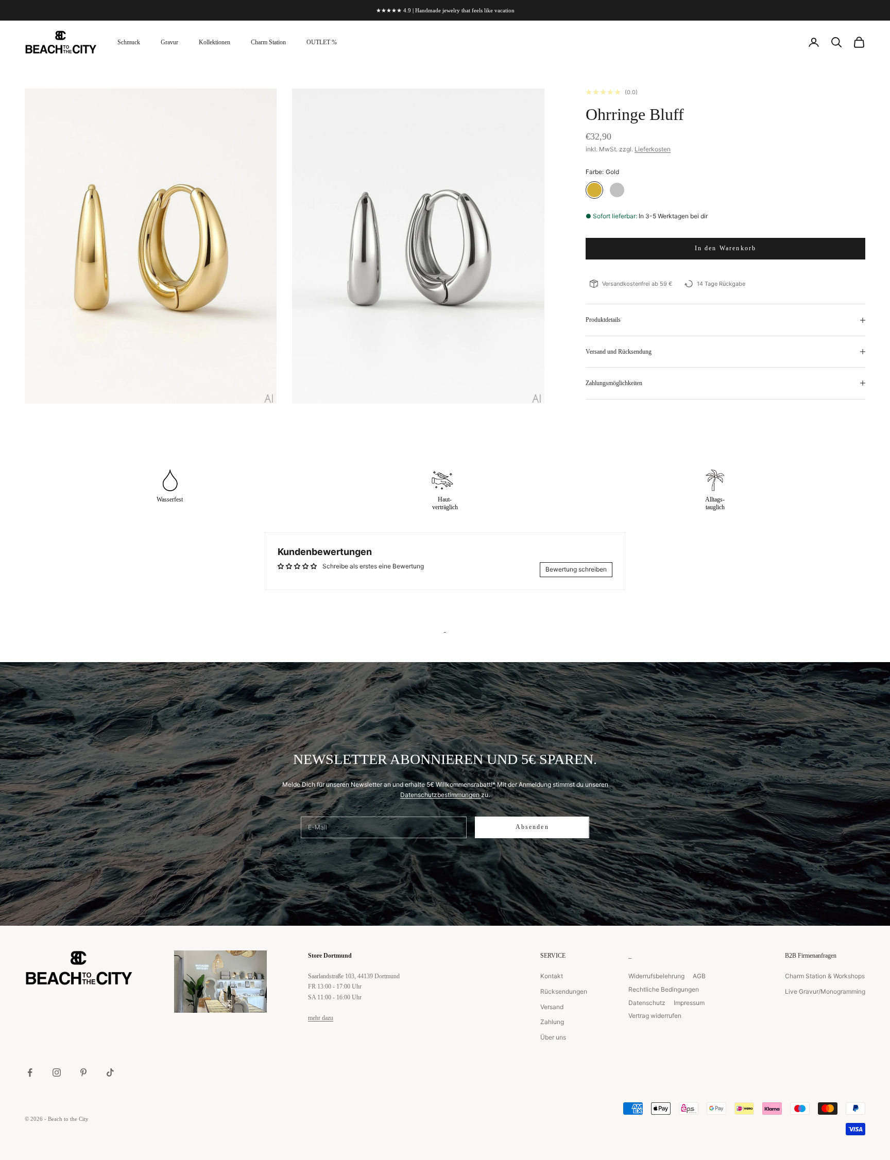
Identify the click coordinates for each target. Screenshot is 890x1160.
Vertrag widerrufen (654, 1015)
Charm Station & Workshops (825, 976)
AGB (699, 976)
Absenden (532, 826)
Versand (551, 1007)
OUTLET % (321, 42)
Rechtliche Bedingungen (663, 989)
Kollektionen (214, 42)
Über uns (553, 1037)
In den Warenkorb (726, 248)
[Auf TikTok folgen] (110, 1072)
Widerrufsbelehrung (656, 976)
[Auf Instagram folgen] (57, 1072)
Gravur (169, 42)
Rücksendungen (563, 991)
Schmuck (128, 42)
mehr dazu (320, 1018)
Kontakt (551, 976)
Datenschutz (646, 1003)
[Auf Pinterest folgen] (83, 1072)
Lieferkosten (653, 149)
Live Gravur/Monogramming (825, 991)
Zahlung (552, 1022)
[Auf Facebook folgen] (30, 1072)
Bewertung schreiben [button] (576, 569)
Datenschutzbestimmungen (440, 795)
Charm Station (268, 42)
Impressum (689, 1003)
